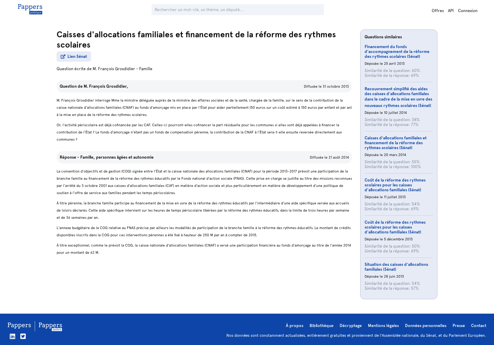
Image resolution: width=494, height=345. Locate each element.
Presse (459, 325)
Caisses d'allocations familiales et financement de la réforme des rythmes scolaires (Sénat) (396, 142)
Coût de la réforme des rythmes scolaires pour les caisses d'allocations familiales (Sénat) (395, 185)
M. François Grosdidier (114, 68)
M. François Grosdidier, (106, 86)
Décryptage (351, 325)
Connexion (468, 10)
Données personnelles (425, 325)
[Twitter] (23, 336)
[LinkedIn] (12, 336)
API (451, 10)
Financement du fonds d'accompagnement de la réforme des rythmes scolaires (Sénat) (397, 51)
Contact (478, 325)
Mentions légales (383, 325)
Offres (438, 10)
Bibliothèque (321, 325)
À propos (294, 325)
